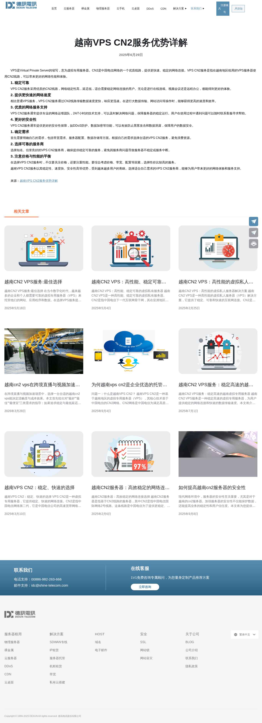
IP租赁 (54, 650)
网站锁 (144, 650)
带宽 (53, 674)
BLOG (189, 642)
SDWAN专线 (58, 642)
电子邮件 (101, 650)
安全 (143, 634)
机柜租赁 (56, 666)
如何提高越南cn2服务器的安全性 (212, 487)
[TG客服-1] (253, 221)
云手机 (121, 8)
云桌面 (136, 8)
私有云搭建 (57, 682)
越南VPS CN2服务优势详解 (39, 180)
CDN (163, 8)
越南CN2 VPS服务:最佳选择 (33, 281)
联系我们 (191, 658)
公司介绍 (191, 650)
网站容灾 (146, 658)
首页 (54, 8)
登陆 (240, 8)
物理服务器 (103, 8)
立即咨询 (145, 587)
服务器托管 (57, 658)
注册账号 (225, 9)
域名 (98, 642)
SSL (143, 642)
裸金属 (85, 8)
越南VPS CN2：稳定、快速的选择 (39, 487)
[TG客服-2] (253, 232)
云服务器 (69, 8)
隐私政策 (191, 666)
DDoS (150, 8)
